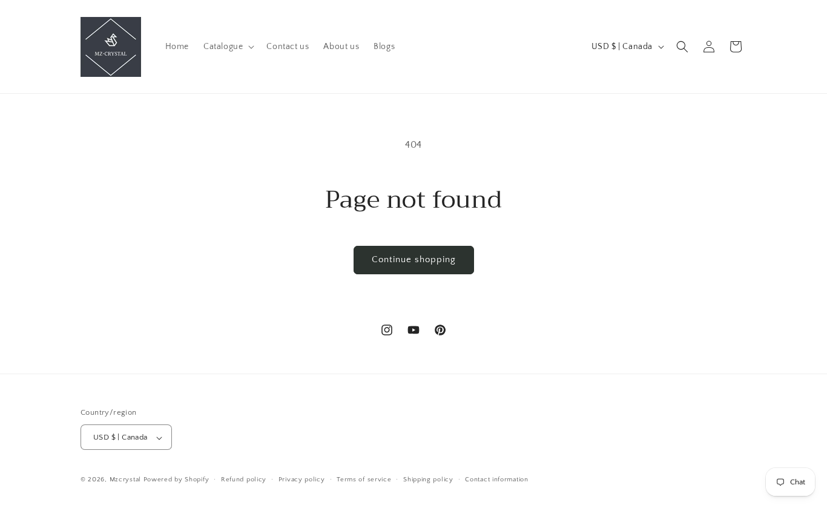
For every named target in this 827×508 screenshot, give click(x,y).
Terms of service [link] (364, 479)
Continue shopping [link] (414, 259)
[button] (227, 46)
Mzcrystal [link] (125, 480)
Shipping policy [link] (428, 479)
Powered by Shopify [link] (176, 480)
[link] (111, 46)
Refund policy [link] (243, 479)
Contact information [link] (496, 479)
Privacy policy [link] (301, 479)
